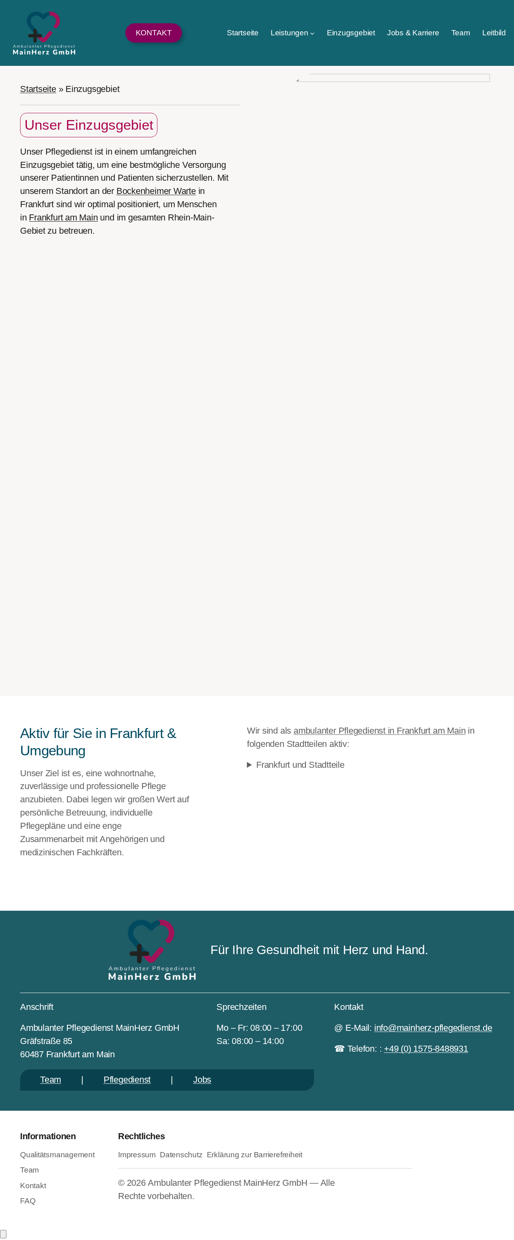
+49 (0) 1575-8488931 (426, 1049)
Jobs (202, 1080)
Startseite (38, 89)
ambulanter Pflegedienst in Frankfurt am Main (379, 731)
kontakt (154, 33)
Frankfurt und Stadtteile (300, 765)
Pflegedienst (127, 1080)
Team (50, 1080)
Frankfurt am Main (63, 217)
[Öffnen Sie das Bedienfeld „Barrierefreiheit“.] (3, 1234)
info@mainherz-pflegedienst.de (433, 1028)
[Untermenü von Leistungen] (312, 33)
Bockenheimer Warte (156, 191)
